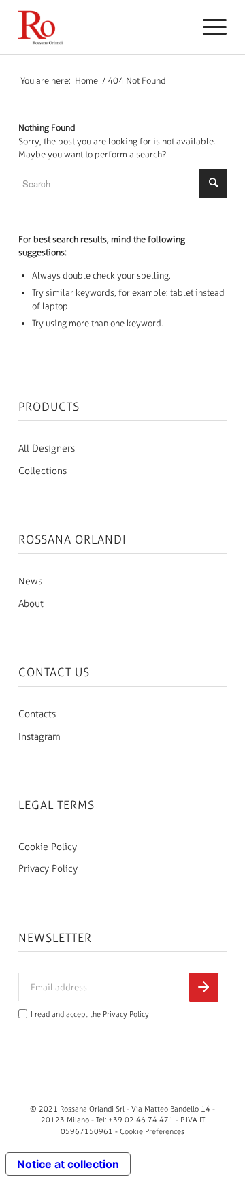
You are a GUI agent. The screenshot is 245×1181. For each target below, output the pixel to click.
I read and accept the (90, 1014)
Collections (42, 471)
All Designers (46, 448)
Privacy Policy (48, 869)
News (30, 581)
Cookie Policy (47, 847)
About (31, 604)
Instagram (39, 736)
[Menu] (208, 27)
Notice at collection (68, 1164)
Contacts (37, 714)
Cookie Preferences (152, 1131)
